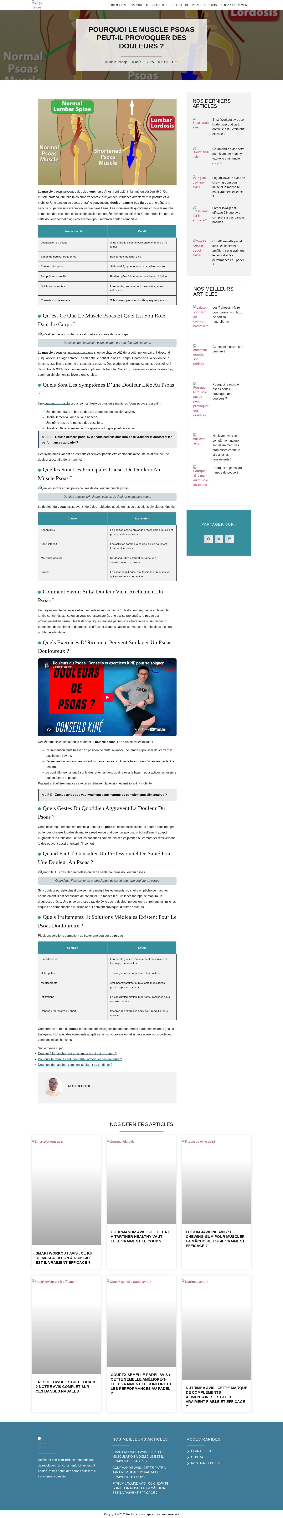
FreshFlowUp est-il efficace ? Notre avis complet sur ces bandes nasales (66, 1386)
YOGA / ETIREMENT (235, 5)
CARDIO (136, 5)
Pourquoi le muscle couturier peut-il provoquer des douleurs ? (80, 1059)
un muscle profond (80, 352)
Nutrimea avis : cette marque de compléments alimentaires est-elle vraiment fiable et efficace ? (216, 1397)
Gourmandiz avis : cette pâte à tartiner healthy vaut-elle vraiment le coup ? (141, 1236)
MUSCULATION (157, 5)
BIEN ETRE (119, 5)
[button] (208, 539)
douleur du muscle (57, 403)
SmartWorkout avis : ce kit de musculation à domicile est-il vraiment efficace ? (64, 1258)
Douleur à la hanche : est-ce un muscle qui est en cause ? (77, 1053)
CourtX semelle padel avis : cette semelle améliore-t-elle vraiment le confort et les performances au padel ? (141, 1384)
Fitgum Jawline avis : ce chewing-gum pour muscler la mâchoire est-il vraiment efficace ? (228, 187)
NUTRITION (180, 5)
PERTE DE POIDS (204, 5)
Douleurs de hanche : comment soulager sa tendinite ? (75, 1064)
